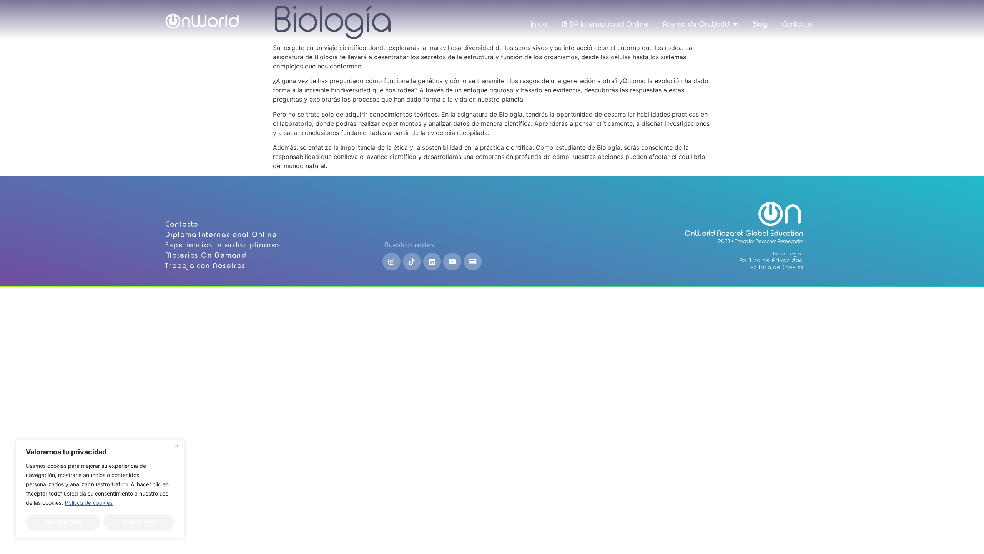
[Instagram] (391, 262)
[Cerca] (176, 446)
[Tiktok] (412, 262)
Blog (759, 24)
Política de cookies (89, 503)
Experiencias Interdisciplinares (222, 245)
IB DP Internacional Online (605, 24)
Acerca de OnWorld (696, 24)
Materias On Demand (205, 255)
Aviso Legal (787, 253)
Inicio (538, 24)
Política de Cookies (776, 267)
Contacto (797, 24)
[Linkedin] (432, 262)
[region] (99, 489)
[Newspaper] (473, 262)
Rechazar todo (63, 522)
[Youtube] (452, 262)
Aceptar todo (138, 522)
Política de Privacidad (771, 260)
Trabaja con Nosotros (205, 266)
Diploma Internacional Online (221, 234)
